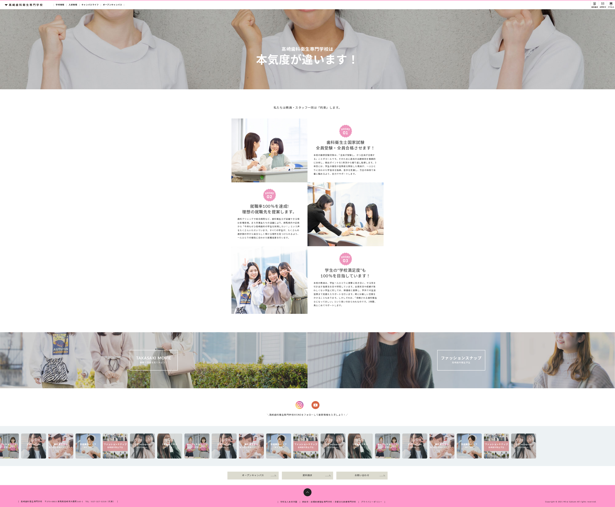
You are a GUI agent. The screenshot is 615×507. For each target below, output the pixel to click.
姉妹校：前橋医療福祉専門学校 (317, 502)
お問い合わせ (603, 4)
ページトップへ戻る (307, 492)
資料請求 (595, 4)
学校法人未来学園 (288, 502)
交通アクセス (611, 4)
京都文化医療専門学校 (345, 502)
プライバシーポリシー (371, 502)
